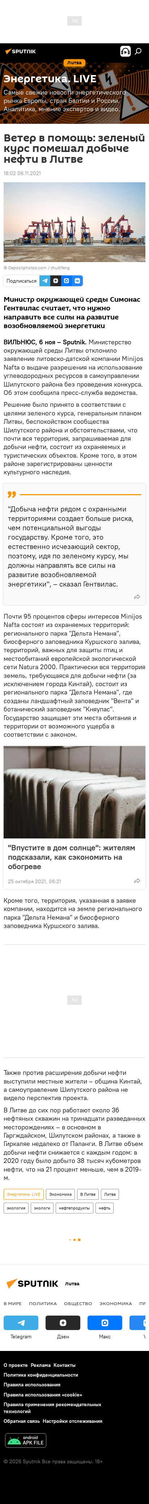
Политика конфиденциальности (41, 1375)
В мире (13, 1303)
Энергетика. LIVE (24, 1194)
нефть (104, 1208)
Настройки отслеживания (72, 1421)
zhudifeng (60, 267)
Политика (43, 1303)
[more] (137, 596)
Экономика (60, 1194)
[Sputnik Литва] (22, 54)
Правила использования (32, 1384)
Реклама (41, 1365)
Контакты (65, 1365)
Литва (110, 1194)
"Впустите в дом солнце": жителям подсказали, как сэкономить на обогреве (71, 857)
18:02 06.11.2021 (22, 173)
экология (16, 1208)
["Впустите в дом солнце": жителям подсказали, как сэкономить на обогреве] (74, 792)
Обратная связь (22, 1421)
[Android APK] (25, 1441)
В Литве (87, 1194)
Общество (78, 1303)
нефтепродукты (74, 1208)
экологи (42, 1208)
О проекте (16, 1365)
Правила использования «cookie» (43, 1394)
